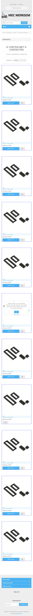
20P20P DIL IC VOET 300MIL (8, 234)
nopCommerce (19, 613)
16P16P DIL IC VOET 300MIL (8, 143)
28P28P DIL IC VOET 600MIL (8, 325)
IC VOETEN (14, 32)
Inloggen (20, 4)
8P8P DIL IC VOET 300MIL (8, 554)
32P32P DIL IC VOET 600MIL (8, 417)
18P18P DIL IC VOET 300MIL (8, 189)
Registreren (13, 4)
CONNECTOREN (8, 32)
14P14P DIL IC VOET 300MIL (8, 97)
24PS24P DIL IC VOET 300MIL (8, 280)
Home (3, 32)
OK (16, 312)
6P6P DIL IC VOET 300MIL (8, 508)
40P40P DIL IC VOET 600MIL (8, 462)
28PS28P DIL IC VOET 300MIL (8, 371)
